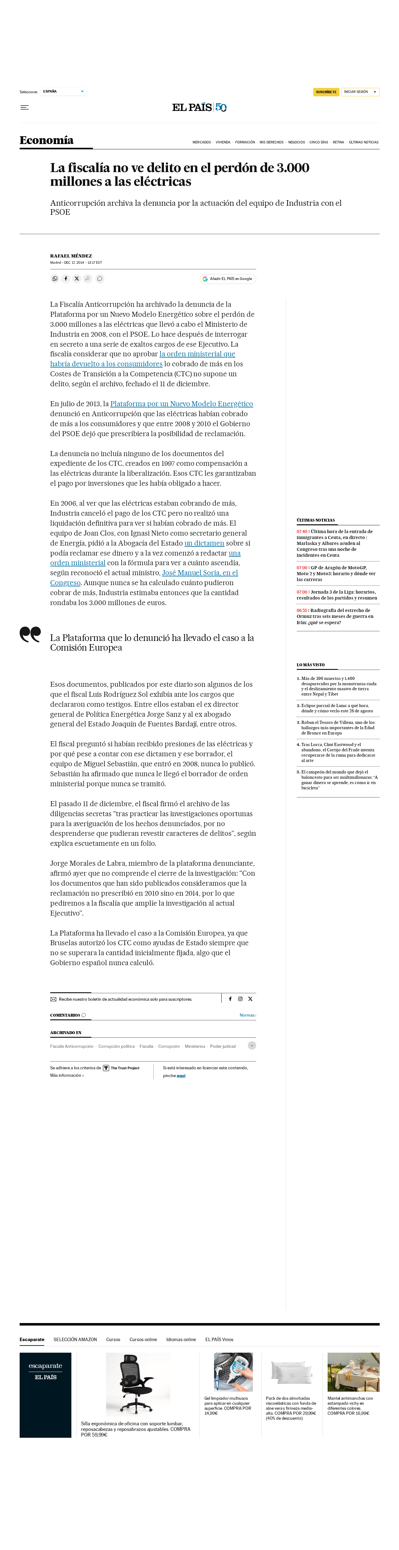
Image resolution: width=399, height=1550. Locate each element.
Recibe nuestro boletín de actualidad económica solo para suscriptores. (125, 999)
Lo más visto (311, 664)
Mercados (202, 142)
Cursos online (143, 1339)
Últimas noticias (316, 520)
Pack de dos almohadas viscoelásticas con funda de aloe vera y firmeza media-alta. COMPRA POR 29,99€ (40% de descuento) (291, 1408)
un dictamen (205, 543)
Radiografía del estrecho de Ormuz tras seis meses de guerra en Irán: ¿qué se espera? (335, 616)
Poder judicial (223, 1046)
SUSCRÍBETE (326, 92)
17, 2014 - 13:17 (83, 263)
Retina (338, 142)
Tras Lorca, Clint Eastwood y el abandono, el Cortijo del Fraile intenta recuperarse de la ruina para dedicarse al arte (338, 752)
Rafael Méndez (71, 256)
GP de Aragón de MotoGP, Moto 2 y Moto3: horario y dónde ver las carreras (336, 573)
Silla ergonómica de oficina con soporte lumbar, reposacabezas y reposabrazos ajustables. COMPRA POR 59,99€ (135, 1429)
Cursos (113, 1339)
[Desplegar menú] (25, 108)
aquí (181, 1075)
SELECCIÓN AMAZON (75, 1339)
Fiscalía (146, 1046)
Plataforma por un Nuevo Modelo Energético (181, 403)
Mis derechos (271, 142)
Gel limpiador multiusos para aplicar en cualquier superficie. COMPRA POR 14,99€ (227, 1406)
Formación (245, 142)
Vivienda (223, 142)
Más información (65, 1075)
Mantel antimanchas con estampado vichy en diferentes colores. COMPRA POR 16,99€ (350, 1406)
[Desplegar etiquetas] (252, 1045)
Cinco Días (319, 142)
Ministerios (195, 1046)
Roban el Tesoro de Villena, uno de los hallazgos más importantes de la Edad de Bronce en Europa (338, 727)
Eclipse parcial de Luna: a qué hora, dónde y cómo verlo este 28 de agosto (337, 708)
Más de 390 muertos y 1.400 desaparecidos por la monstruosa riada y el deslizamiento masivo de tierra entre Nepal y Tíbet (339, 686)
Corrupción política (117, 1046)
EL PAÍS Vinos (219, 1339)
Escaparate (32, 1339)
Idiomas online (181, 1339)
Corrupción (169, 1046)
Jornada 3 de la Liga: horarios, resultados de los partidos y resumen (337, 595)
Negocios (296, 142)
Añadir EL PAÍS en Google (231, 279)
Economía (47, 141)
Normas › (248, 1015)
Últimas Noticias (364, 142)
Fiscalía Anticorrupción (72, 1046)
